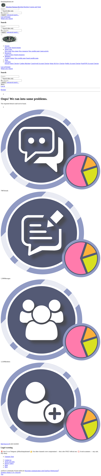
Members (8, 56)
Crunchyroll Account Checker (40, 63)
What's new (8, 49)
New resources (23, 51)
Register (3, 90)
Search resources (19, 55)
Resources (8, 53)
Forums (7, 46)
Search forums (16, 47)
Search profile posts (32, 58)
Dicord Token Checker (12, 63)
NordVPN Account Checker (90, 63)
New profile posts (34, 51)
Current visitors (9, 58)
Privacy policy (9, 463)
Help (6, 465)
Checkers (8, 62)
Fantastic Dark (9, 456)
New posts (8, 47)
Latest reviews (9, 55)
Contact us (8, 460)
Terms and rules (10, 462)
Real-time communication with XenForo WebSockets (42, 471)
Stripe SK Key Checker (57, 63)
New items (15, 51)
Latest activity (44, 51)
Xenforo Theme (11, 472)
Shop (6, 60)
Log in (3, 86)
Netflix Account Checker (73, 63)
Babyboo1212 (5, 444)
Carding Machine (24, 63)
